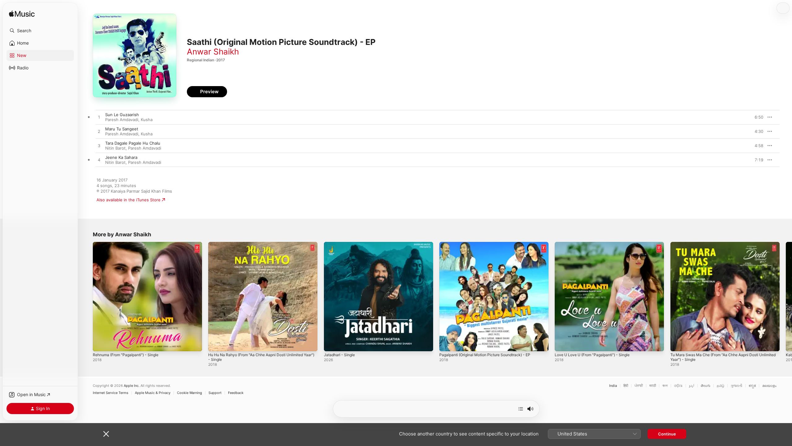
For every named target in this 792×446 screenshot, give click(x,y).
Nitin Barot (115, 148)
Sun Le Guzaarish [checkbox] (122, 114)
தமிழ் (720, 385)
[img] (22, 14)
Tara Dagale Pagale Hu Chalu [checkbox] (132, 143)
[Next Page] (785, 297)
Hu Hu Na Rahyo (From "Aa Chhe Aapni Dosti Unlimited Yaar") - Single (261, 247)
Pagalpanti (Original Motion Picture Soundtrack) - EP (489, 244)
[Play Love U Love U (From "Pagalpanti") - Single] (562, 343)
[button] (40, 30)
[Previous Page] (86, 297)
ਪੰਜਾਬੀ (639, 385)
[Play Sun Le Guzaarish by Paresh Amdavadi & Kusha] (99, 117)
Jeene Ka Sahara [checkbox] (121, 157)
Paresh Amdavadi (121, 119)
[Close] (106, 434)
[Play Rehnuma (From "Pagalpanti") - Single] (100, 343)
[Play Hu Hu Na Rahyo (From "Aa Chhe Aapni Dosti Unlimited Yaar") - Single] (216, 343)
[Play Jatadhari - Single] (331, 343)
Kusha (147, 119)
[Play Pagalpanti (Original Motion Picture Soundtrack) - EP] (447, 343)
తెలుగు (705, 385)
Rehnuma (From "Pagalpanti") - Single (129, 244)
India (613, 385)
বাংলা (665, 385)
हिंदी (625, 385)
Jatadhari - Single (341, 244)
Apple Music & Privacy (152, 393)
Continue (667, 433)
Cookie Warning (189, 393)
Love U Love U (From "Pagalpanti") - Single (596, 244)
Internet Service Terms (110, 393)
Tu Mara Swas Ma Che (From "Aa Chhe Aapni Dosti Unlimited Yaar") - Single (719, 247)
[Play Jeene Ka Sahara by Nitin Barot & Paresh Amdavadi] (99, 160)
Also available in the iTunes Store (129, 199)
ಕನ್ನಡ (752, 385)
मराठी (652, 385)
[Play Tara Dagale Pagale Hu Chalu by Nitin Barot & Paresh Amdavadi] (99, 146)
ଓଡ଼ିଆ (678, 385)
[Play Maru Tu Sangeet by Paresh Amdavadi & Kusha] (99, 131)
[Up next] (520, 408)
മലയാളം (769, 385)
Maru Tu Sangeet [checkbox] (121, 128)
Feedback (235, 393)
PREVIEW (756, 117)
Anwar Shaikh (213, 51)
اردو (691, 385)
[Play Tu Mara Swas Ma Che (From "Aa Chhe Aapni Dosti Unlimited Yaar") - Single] (678, 343)
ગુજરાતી (736, 385)
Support (215, 393)
